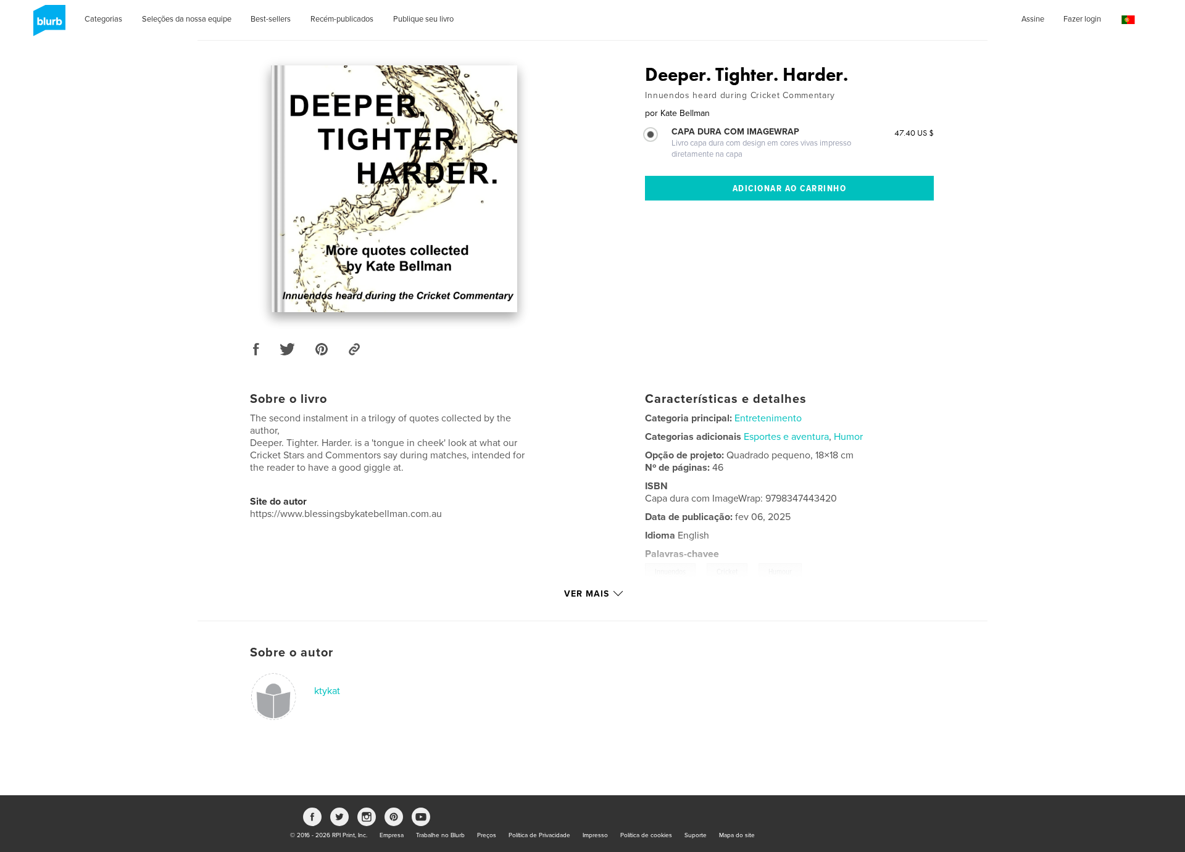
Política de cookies (646, 835)
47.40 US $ (914, 132)
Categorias (103, 19)
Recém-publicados (341, 19)
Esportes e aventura (786, 437)
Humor (848, 437)
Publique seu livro (423, 19)
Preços (486, 835)
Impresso (595, 835)
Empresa (392, 835)
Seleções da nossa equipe (186, 19)
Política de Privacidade (539, 835)
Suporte (695, 835)
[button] (1128, 20)
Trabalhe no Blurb (440, 835)
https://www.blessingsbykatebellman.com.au (346, 514)
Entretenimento (768, 418)
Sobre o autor (291, 652)
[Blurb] (47, 25)
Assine (1032, 19)
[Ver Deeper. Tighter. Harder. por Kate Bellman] (394, 188)
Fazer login (1082, 19)
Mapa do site (737, 835)
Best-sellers (271, 19)
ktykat (327, 691)
